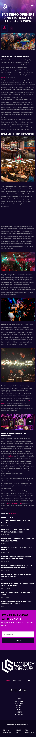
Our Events (19, 701)
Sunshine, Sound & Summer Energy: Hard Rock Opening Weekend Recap (16, 558)
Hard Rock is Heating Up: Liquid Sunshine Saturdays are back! (16, 576)
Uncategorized (13, 513)
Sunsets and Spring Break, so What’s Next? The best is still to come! (17, 603)
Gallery (19, 705)
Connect (19, 708)
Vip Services (19, 703)
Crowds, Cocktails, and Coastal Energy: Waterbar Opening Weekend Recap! (16, 567)
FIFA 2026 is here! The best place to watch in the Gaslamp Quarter (17, 540)
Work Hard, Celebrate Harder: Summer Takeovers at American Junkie (15, 531)
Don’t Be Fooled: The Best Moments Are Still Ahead (18, 594)
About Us (19, 712)
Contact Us (19, 714)
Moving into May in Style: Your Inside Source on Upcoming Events (17, 585)
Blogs (19, 710)
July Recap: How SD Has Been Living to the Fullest (16, 522)
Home (19, 699)
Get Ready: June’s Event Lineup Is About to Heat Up (16, 549)
